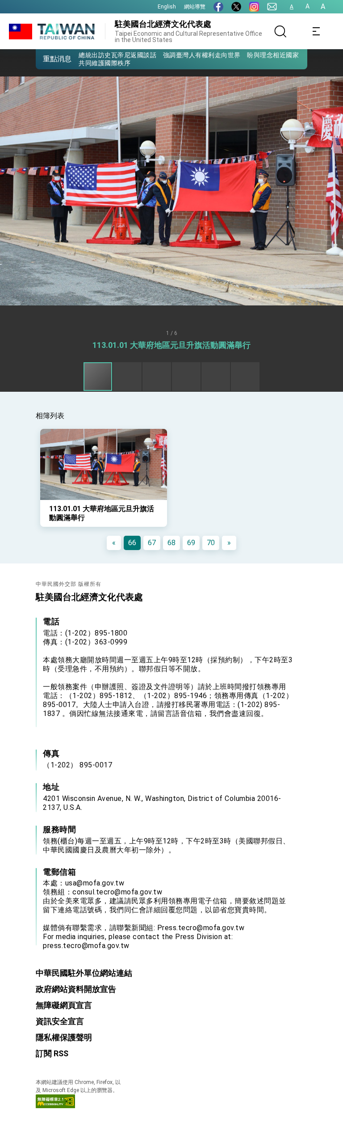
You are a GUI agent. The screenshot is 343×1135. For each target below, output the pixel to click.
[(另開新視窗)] (218, 6)
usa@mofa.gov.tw (95, 883)
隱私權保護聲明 (64, 1037)
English (167, 7)
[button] (49, 59)
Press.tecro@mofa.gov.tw (201, 927)
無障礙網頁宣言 (64, 1005)
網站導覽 (194, 7)
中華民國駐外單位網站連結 (84, 973)
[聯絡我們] (272, 6)
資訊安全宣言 (60, 1021)
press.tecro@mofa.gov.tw (86, 945)
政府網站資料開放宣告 (76, 989)
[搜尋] (280, 31)
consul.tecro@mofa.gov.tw (117, 892)
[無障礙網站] (55, 1105)
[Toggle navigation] (316, 31)
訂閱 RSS (52, 1053)
